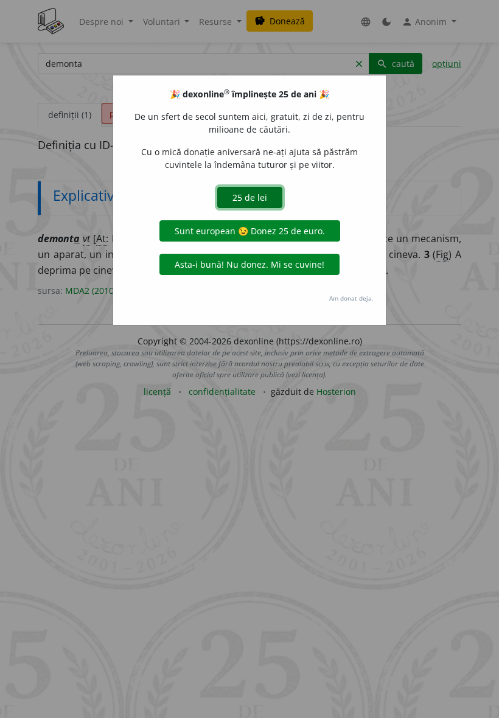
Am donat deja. (351, 298)
